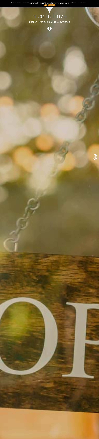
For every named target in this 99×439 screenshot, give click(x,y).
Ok (45, 5)
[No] (97, 3)
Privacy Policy (51, 5)
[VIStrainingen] (49, 29)
